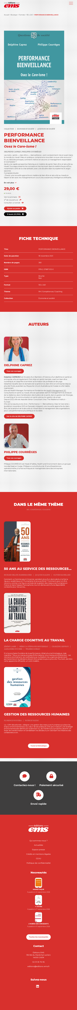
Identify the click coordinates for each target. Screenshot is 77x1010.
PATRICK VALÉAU (32, 720)
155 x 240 (29, 15)
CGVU (38, 858)
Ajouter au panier (14, 208)
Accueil (6, 15)
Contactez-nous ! (24, 785)
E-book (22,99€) (14, 214)
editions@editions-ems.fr (38, 966)
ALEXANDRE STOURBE (13, 649)
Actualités (38, 845)
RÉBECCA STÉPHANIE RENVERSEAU (34, 646)
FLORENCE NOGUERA (13, 720)
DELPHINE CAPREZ (12, 151)
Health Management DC (56, 391)
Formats (22, 15)
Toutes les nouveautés (38, 937)
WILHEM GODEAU (33, 649)
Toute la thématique (38, 746)
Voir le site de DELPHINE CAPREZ (19, 416)
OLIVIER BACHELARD (61, 575)
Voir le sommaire (11, 197)
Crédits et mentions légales (38, 854)
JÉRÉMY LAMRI (10, 646)
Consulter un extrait (12, 203)
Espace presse (38, 849)
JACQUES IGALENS (42, 575)
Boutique (14, 15)
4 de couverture (11, 200)
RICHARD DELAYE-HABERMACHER (18, 575)
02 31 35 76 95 (38, 962)
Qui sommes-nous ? (38, 841)
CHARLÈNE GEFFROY (60, 646)
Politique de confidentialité (39, 863)
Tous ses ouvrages (14, 371)
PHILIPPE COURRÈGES (31, 151)
